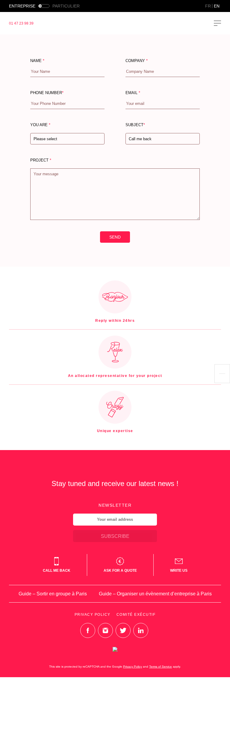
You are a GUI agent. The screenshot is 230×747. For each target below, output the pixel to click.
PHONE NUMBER (46, 92)
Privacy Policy (93, 614)
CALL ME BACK (56, 570)
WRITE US (178, 570)
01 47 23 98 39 (21, 23)
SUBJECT (141, 140)
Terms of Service (160, 666)
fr (208, 6)
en (217, 6)
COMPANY (136, 60)
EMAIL (132, 92)
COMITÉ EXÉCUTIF (136, 614)
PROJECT (40, 160)
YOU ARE (43, 140)
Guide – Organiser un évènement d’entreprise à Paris (155, 593)
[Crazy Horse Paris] (115, 23)
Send (115, 237)
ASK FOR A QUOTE (120, 570)
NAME (37, 60)
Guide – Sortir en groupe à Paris (53, 593)
